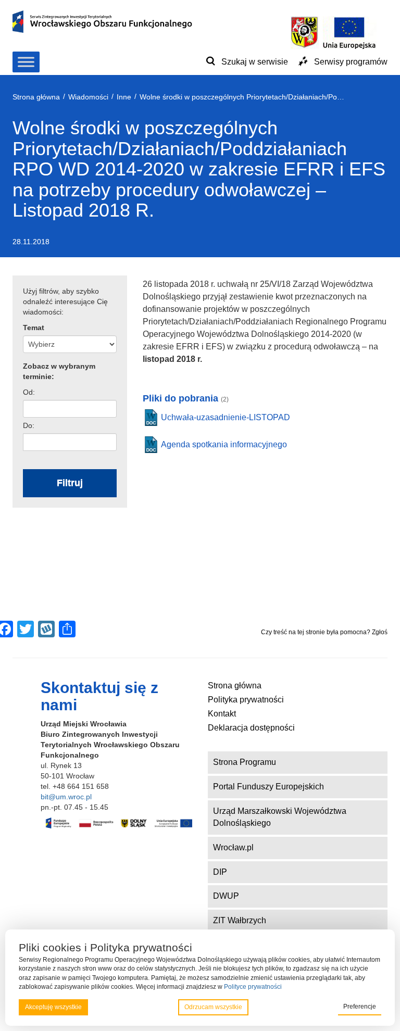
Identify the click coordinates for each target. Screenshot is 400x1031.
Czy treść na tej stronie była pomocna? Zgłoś (324, 632)
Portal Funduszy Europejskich (268, 786)
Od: (29, 392)
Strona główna (234, 685)
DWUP (226, 895)
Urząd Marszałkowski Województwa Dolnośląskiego (279, 817)
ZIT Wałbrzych (239, 920)
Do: (28, 425)
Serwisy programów (351, 61)
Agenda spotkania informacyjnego (224, 444)
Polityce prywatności (253, 986)
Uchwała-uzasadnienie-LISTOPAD (225, 417)
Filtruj (70, 482)
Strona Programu (244, 762)
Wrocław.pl (233, 847)
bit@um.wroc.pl (66, 797)
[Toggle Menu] (26, 62)
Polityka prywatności (246, 699)
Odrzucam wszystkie (213, 1007)
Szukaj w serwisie (254, 61)
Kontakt (222, 713)
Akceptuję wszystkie (53, 1007)
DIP (220, 871)
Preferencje (359, 1006)
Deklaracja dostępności (251, 727)
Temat (33, 327)
